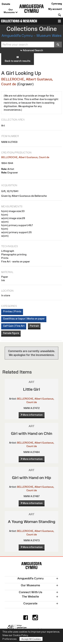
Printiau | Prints (12, 311)
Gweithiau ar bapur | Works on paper (24, 318)
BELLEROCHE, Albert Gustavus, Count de (25, 157)
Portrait (34, 325)
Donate (6, 4)
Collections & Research (19, 21)
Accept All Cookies (31, 639)
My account (55, 9)
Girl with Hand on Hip (31, 477)
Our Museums (9, 11)
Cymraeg (56, 3)
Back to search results (17, 60)
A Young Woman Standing (31, 521)
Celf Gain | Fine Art (14, 325)
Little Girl (31, 389)
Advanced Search (32, 50)
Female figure (11, 333)
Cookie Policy (20, 635)
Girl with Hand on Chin (31, 433)
